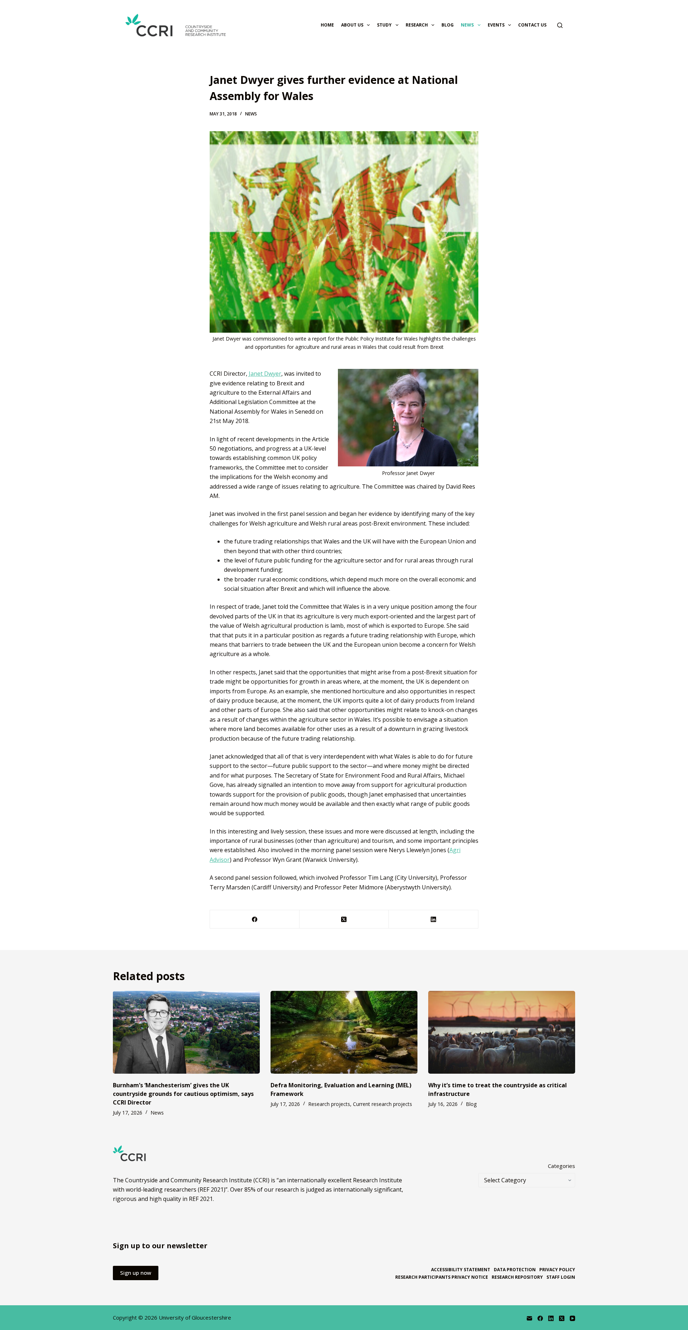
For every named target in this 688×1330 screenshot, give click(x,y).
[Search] (560, 25)
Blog (447, 25)
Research (417, 25)
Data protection (515, 1270)
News (467, 25)
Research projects (329, 1104)
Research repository (517, 1277)
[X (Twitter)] (344, 919)
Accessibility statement (460, 1270)
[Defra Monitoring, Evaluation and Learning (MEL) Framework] (344, 1032)
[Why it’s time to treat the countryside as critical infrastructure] (501, 1032)
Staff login (560, 1277)
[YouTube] (572, 1318)
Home (327, 25)
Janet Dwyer (265, 373)
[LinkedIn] (433, 919)
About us (352, 25)
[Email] (529, 1318)
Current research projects (382, 1104)
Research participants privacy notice (441, 1277)
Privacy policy (557, 1270)
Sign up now (135, 1272)
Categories (561, 1165)
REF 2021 (201, 1199)
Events (496, 25)
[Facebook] (255, 919)
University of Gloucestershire (195, 1317)
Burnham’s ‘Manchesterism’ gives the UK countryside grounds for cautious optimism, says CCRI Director (183, 1093)
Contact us (532, 25)
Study (384, 25)
